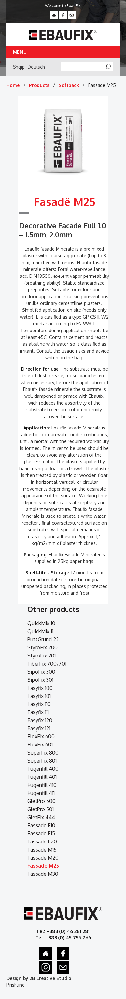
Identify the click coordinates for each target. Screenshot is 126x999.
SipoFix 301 (40, 680)
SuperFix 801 (42, 760)
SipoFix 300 (41, 671)
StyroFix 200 (42, 647)
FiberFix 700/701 (46, 663)
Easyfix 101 (39, 696)
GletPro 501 (40, 809)
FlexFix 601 (40, 744)
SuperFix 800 (42, 752)
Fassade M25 (43, 866)
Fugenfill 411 (41, 793)
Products (39, 85)
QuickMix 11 (40, 631)
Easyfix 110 (39, 704)
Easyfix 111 (38, 712)
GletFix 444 (41, 817)
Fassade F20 (42, 841)
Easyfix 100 (40, 688)
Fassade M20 (42, 857)
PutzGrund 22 (43, 639)
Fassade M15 (42, 849)
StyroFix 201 (41, 655)
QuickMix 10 (41, 623)
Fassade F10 (41, 825)
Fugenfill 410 (42, 785)
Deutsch (36, 67)
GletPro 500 (41, 801)
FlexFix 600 (41, 736)
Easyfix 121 (38, 728)
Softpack (69, 85)
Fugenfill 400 (42, 769)
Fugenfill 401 (42, 777)
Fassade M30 (42, 874)
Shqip (19, 67)
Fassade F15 (41, 833)
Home (13, 85)
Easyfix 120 (39, 720)
